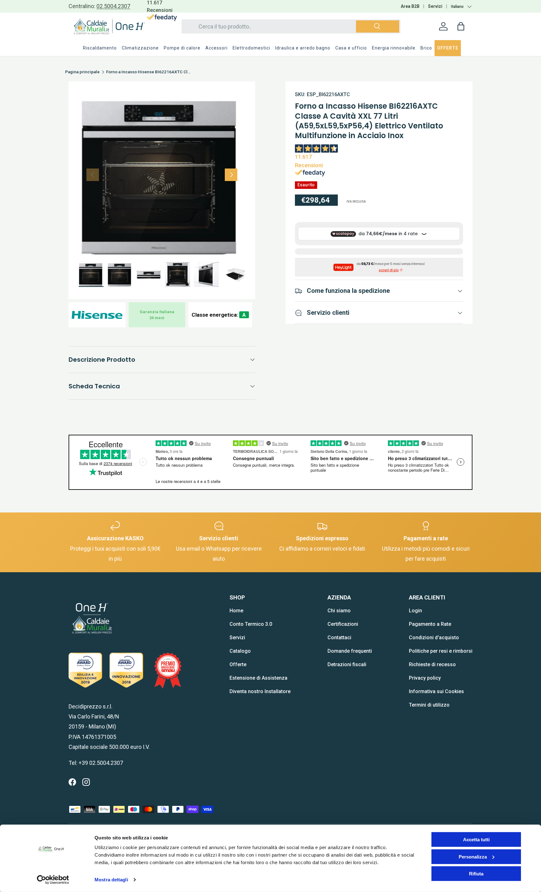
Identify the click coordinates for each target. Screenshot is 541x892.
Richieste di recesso (432, 664)
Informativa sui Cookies (436, 691)
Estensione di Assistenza (258, 678)
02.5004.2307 (113, 6)
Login (415, 611)
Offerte (237, 664)
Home (236, 611)
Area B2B (410, 6)
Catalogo (240, 651)
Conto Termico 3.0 (250, 624)
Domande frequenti (349, 651)
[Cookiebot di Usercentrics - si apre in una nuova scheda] (53, 879)
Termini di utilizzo (429, 705)
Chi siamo (339, 611)
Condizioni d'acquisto (434, 637)
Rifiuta (476, 873)
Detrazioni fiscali (346, 664)
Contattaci (339, 637)
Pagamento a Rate (430, 624)
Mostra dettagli (111, 879)
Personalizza (473, 856)
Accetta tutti (476, 839)
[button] (461, 26)
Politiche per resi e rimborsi (440, 651)
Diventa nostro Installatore (260, 691)
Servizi (435, 6)
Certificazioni (342, 624)
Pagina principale (82, 72)
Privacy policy (425, 678)
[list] (162, 175)
